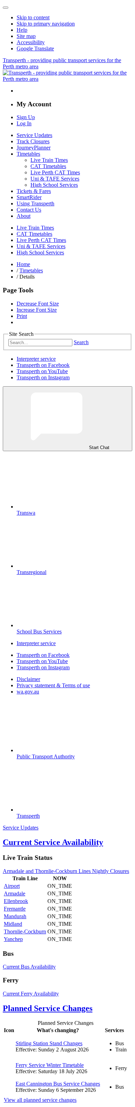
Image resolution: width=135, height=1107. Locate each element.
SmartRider (29, 197)
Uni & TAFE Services (54, 179)
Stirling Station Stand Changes (49, 1043)
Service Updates (34, 135)
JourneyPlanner (34, 147)
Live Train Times (49, 160)
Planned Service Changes (47, 1008)
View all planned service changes (40, 1100)
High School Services (54, 185)
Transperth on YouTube (42, 371)
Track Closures (33, 141)
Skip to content (33, 17)
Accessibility (31, 42)
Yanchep (13, 939)
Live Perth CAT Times (55, 172)
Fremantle (15, 909)
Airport (12, 886)
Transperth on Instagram (43, 377)
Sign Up (26, 117)
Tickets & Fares (34, 191)
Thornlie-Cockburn (25, 931)
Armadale (14, 893)
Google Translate (35, 48)
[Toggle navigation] (5, 8)
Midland (13, 924)
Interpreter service (36, 359)
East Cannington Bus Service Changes (58, 1084)
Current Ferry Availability (31, 994)
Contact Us (29, 210)
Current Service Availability (53, 842)
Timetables (28, 154)
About (23, 216)
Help (22, 30)
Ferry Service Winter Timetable (50, 1065)
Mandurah (15, 916)
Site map (26, 36)
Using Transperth (35, 203)
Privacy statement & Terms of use (53, 685)
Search (81, 342)
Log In (24, 123)
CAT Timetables (48, 166)
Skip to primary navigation (46, 24)
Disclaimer (28, 679)
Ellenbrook (16, 901)
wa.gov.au (28, 692)
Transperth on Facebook (43, 365)
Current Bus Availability (29, 967)
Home (23, 264)
